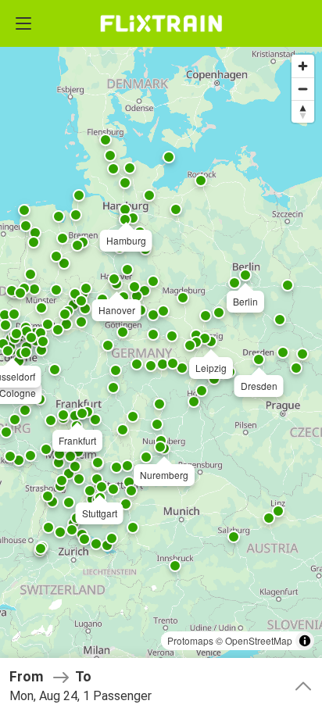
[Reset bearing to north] (303, 111)
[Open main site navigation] (23, 23)
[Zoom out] (303, 88)
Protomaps (190, 640)
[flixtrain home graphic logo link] (161, 23)
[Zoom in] (303, 66)
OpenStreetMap (258, 640)
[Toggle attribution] (304, 640)
